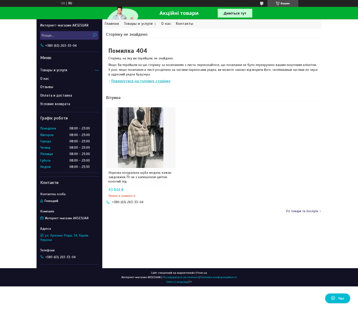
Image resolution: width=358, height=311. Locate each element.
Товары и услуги (138, 23)
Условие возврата (55, 104)
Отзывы (46, 87)
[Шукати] (94, 35)
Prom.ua (201, 272)
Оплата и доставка (56, 95)
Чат (341, 298)
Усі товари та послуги (302, 211)
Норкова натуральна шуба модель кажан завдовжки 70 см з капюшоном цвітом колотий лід (139, 177)
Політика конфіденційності (218, 277)
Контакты (184, 23)
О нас (166, 23)
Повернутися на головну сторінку (140, 81)
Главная (112, 23)
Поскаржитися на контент (180, 277)
